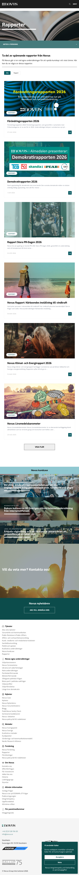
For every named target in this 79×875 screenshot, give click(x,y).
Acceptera (60, 857)
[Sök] (69, 4)
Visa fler (39, 447)
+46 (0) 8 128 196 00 (10, 831)
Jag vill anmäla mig (39, 610)
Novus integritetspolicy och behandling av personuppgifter (59, 869)
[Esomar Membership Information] (15, 850)
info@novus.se (7, 834)
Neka (60, 862)
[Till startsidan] (9, 4)
